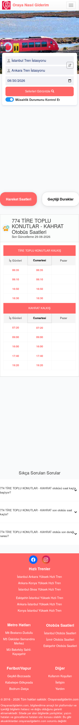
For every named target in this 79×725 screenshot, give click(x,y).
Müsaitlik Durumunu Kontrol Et (37, 99)
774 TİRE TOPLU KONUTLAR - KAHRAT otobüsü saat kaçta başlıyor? (38, 490)
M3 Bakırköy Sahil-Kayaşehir (19, 651)
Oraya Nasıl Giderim (31, 5)
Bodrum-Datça (19, 689)
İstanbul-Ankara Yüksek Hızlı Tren (39, 576)
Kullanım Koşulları (60, 676)
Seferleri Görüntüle (38, 91)
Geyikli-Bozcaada (19, 676)
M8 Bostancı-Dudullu (19, 632)
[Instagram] (46, 559)
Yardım (60, 689)
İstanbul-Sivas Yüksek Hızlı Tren (39, 589)
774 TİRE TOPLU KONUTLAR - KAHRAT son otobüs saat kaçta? (36, 512)
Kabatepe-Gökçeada (19, 682)
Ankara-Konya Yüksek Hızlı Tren (39, 583)
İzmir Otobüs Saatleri (60, 639)
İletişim (60, 682)
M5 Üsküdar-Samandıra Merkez (19, 641)
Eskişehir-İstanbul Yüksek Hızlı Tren (39, 598)
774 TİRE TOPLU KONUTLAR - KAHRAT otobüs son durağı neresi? (37, 534)
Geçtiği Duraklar (61, 199)
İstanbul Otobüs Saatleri (60, 633)
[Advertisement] (39, 147)
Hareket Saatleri (18, 199)
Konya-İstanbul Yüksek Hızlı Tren (40, 610)
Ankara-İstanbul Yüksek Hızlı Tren (39, 604)
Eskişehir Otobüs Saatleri (60, 646)
